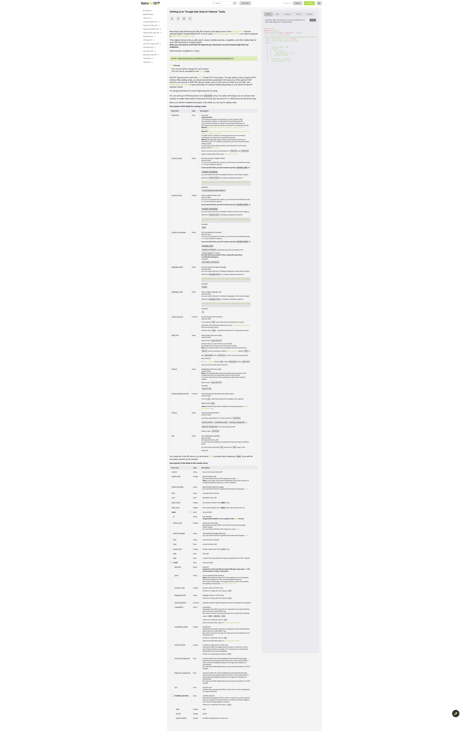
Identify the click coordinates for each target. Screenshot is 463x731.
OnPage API (147, 40)
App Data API (148, 51)
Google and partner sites (241, 325)
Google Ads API (238, 31)
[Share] (190, 18)
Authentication (148, 14)
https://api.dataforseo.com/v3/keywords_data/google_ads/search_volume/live (204, 58)
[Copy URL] (178, 18)
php (277, 14)
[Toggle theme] (319, 3)
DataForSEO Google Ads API (183, 36)
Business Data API (150, 55)
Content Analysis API (151, 44)
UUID (236, 519)
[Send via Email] (184, 18)
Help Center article (231, 154)
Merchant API (148, 47)
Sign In (297, 3)
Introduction (147, 10)
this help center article (232, 623)
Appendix (146, 62)
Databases (147, 58)
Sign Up (309, 3)
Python (298, 14)
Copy (313, 20)
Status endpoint (232, 351)
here (237, 478)
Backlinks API (148, 36)
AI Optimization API (150, 22)
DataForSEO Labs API (151, 33)
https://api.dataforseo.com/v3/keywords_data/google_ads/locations (226, 183)
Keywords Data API (150, 25)
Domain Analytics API (151, 29)
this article (216, 148)
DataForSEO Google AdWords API (226, 34)
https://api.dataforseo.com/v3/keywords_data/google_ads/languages (226, 280)
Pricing (285, 3)
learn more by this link (228, 583)
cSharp (309, 14)
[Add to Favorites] (172, 18)
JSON (200, 77)
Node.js (287, 14)
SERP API (146, 18)
